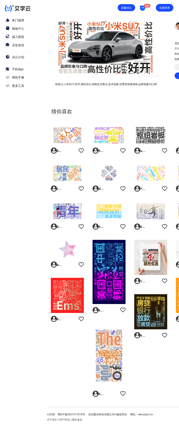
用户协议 (64, 419)
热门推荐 (18, 20)
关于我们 (52, 419)
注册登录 (164, 7)
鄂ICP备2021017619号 (71, 414)
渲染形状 (18, 45)
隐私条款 (77, 419)
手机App (18, 69)
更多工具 (18, 85)
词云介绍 (18, 57)
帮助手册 (18, 77)
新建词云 (126, 7)
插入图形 (18, 36)
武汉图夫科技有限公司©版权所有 (107, 414)
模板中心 (18, 28)
